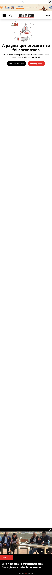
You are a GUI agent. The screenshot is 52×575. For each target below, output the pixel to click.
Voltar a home (16, 63)
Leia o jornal (36, 63)
